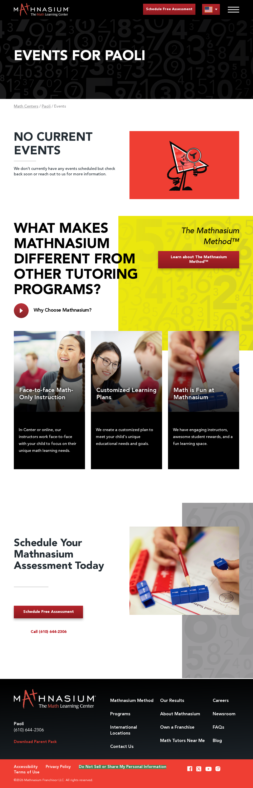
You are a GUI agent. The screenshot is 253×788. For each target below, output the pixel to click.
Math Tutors (182, 741)
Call (48, 632)
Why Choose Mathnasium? (63, 310)
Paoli (46, 107)
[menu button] (211, 9)
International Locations (123, 730)
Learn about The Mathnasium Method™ (199, 259)
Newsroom (224, 714)
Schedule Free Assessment (169, 9)
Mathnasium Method (131, 700)
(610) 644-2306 (29, 730)
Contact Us (122, 746)
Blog (217, 741)
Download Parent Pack (35, 742)
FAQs (218, 727)
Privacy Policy (58, 767)
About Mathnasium (180, 714)
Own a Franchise (177, 727)
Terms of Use (27, 772)
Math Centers (26, 107)
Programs (120, 714)
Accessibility (26, 767)
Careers (221, 700)
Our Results (172, 700)
